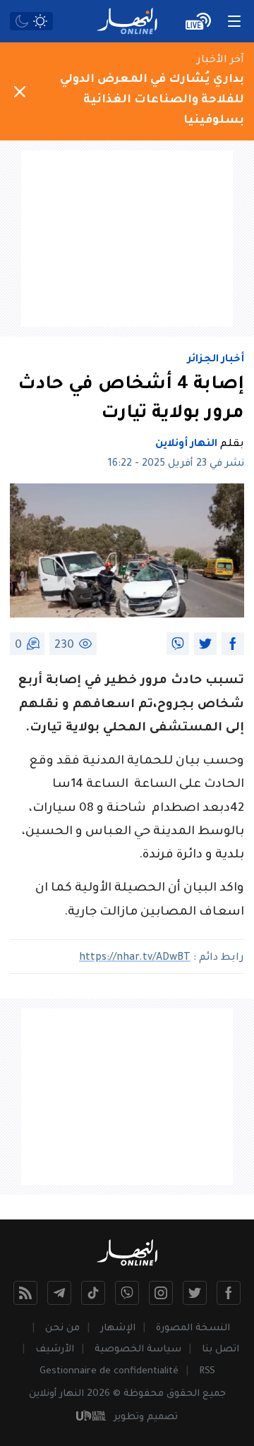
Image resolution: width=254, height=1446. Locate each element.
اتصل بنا (220, 1349)
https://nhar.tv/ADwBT (134, 958)
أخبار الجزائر (216, 360)
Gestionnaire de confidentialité (109, 1371)
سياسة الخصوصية (138, 1349)
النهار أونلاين (186, 444)
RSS (207, 1371)
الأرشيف (54, 1349)
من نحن (62, 1328)
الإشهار (117, 1328)
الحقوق (183, 1394)
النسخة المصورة (193, 1328)
